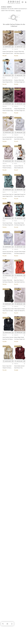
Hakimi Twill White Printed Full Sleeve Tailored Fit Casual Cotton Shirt (7, 167)
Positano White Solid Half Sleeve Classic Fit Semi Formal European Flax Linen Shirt (19, 52)
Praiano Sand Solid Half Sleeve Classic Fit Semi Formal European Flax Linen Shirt (8, 52)
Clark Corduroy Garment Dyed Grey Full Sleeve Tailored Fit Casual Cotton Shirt (8, 338)
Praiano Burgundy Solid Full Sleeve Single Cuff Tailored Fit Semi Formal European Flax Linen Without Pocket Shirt (19, 110)
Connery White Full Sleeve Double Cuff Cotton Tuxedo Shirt (18, 167)
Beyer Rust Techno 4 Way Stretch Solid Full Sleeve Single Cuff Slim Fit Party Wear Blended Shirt (19, 281)
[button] (3, 623)
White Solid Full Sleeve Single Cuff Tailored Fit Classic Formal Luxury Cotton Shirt (19, 310)
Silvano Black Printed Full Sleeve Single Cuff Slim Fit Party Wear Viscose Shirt (19, 224)
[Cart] (7, 623)
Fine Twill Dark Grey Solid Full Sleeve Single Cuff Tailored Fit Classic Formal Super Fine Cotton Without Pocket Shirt (8, 110)
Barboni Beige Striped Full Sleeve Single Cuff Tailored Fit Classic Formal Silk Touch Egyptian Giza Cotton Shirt (19, 338)
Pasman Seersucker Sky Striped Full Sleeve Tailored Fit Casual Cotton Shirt (8, 252)
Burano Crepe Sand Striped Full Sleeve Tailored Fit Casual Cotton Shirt (7, 367)
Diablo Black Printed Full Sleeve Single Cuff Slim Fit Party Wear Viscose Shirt (19, 195)
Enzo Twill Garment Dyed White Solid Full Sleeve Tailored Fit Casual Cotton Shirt (19, 138)
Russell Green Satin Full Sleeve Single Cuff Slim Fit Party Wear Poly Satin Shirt (8, 195)
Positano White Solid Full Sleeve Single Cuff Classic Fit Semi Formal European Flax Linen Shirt (19, 81)
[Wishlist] (22, 2)
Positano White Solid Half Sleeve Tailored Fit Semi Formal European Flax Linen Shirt (8, 281)
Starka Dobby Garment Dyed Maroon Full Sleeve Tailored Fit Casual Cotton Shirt (19, 367)
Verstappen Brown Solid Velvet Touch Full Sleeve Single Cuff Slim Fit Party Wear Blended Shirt (8, 310)
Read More (18, 10)
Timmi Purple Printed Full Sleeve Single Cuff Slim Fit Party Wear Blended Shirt (8, 224)
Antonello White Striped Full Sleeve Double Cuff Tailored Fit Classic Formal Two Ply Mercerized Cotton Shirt (19, 252)
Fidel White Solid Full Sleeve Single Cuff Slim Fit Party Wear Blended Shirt (8, 81)
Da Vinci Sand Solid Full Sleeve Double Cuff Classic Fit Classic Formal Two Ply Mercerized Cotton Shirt (8, 138)
